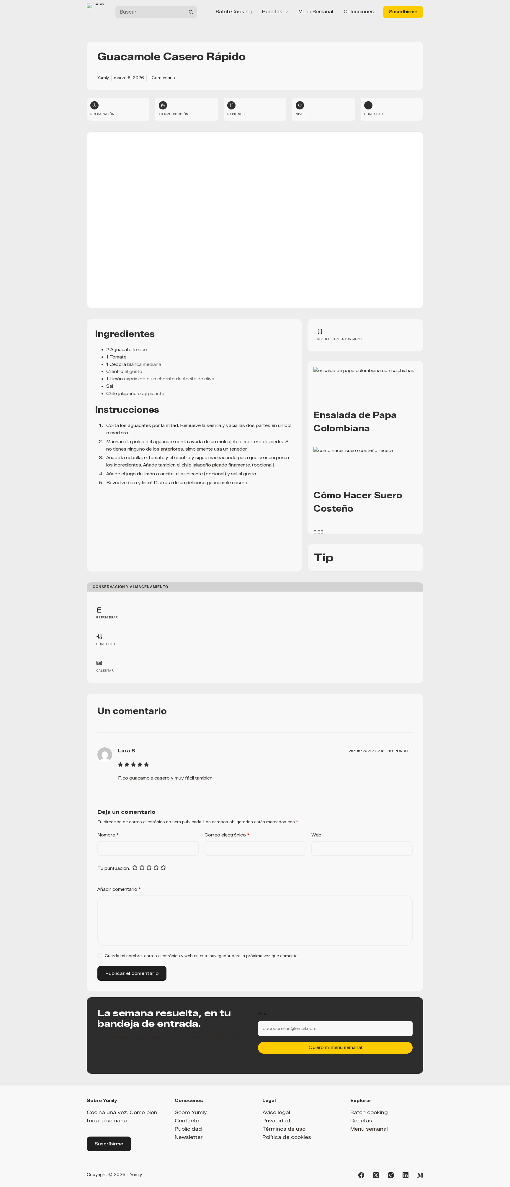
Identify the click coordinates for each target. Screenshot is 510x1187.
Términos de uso (283, 1129)
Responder (399, 751)
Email (263, 1013)
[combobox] (150, 12)
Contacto (187, 1121)
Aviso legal (276, 1112)
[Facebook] (361, 1175)
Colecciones (359, 11)
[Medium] (420, 1175)
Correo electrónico (227, 835)
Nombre (108, 835)
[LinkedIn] (405, 1175)
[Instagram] (391, 1175)
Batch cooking (369, 1112)
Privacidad (276, 1121)
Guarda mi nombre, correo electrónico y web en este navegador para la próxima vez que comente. (201, 955)
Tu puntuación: (113, 868)
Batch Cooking (234, 11)
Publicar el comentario (131, 973)
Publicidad (188, 1129)
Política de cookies (286, 1137)
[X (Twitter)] (376, 1175)
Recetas (272, 11)
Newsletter (189, 1137)
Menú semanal (315, 11)
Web (316, 835)
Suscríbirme (403, 11)
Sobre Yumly (191, 1112)
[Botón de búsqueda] (191, 12)
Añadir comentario (119, 889)
